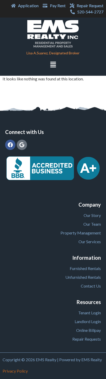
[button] (53, 65)
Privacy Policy (15, 370)
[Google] (22, 145)
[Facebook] (10, 145)
